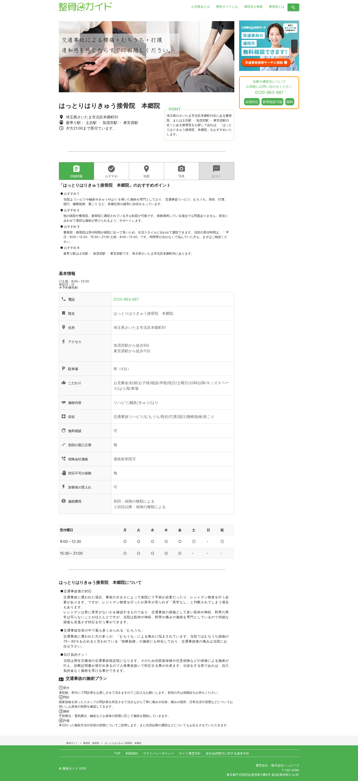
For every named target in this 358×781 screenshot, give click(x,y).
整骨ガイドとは (227, 7)
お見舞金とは (200, 7)
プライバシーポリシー (158, 753)
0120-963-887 (126, 299)
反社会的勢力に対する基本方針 (227, 753)
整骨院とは (276, 7)
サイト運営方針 (190, 753)
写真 (181, 171)
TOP (117, 753)
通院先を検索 (253, 7)
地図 (146, 171)
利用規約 (132, 753)
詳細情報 (76, 171)
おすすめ (111, 171)
